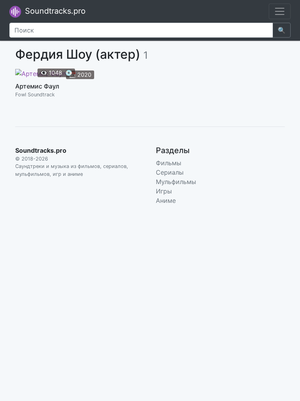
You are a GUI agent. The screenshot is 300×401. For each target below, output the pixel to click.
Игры (164, 191)
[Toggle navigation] (280, 11)
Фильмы (168, 163)
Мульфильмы (176, 182)
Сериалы (170, 172)
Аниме (166, 200)
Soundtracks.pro (54, 11)
